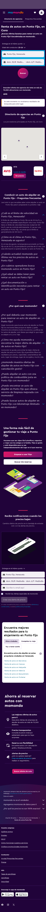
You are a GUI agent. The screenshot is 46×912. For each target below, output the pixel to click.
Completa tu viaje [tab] (28, 641)
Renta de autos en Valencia (14, 671)
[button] (4, 12)
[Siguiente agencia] (41, 157)
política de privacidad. (23, 606)
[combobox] (13, 44)
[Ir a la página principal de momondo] (15, 12)
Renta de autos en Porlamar (14, 677)
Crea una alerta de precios (22, 758)
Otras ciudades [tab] (11, 641)
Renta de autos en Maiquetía (15, 667)
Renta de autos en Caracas (14, 664)
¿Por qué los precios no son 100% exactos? (22, 809)
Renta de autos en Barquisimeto (16, 674)
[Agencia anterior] (5, 157)
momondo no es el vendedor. (16, 800)
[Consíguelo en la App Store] (21, 894)
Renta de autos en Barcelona (15, 661)
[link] (19, 176)
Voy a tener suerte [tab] (13, 647)
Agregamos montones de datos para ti (20, 804)
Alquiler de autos (10, 818)
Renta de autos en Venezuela (28, 818)
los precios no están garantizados (21, 793)
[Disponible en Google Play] (7, 894)
